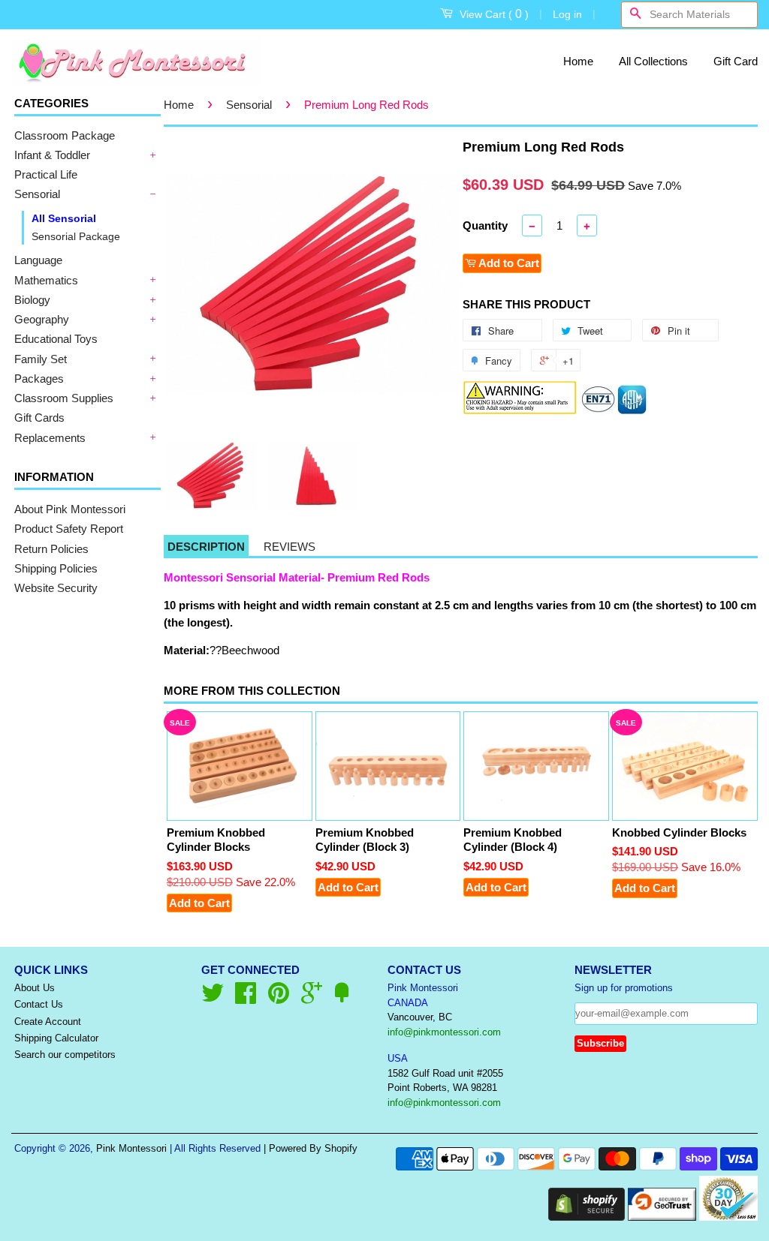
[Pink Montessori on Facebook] (245, 998)
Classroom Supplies (63, 398)
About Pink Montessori (69, 509)
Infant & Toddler (52, 155)
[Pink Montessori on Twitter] (212, 998)
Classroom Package (64, 135)
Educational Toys (56, 338)
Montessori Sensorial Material (242, 577)
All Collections (653, 61)
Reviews (289, 546)
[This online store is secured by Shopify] (586, 1216)
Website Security (56, 587)
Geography (41, 319)
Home (578, 61)
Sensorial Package (76, 236)
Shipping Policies (56, 568)
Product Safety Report (68, 528)
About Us (34, 987)
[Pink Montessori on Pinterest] (278, 998)
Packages (39, 378)
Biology (32, 299)
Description (206, 546)
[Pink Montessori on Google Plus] (311, 998)
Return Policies (51, 548)
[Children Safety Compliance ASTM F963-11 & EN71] (614, 410)
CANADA (408, 1002)
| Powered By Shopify (310, 1148)
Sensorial (37, 194)
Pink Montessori (131, 1148)
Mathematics (46, 280)
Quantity (485, 225)
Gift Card (735, 61)
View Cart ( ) (494, 14)
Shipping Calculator (56, 1038)
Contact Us (38, 1004)
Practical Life (45, 174)
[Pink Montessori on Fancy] (341, 998)
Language (38, 260)
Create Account (47, 1021)
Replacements (50, 437)
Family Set (40, 359)
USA (398, 1058)
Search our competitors (65, 1054)
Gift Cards (39, 417)
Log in (567, 14)
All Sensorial (64, 218)
